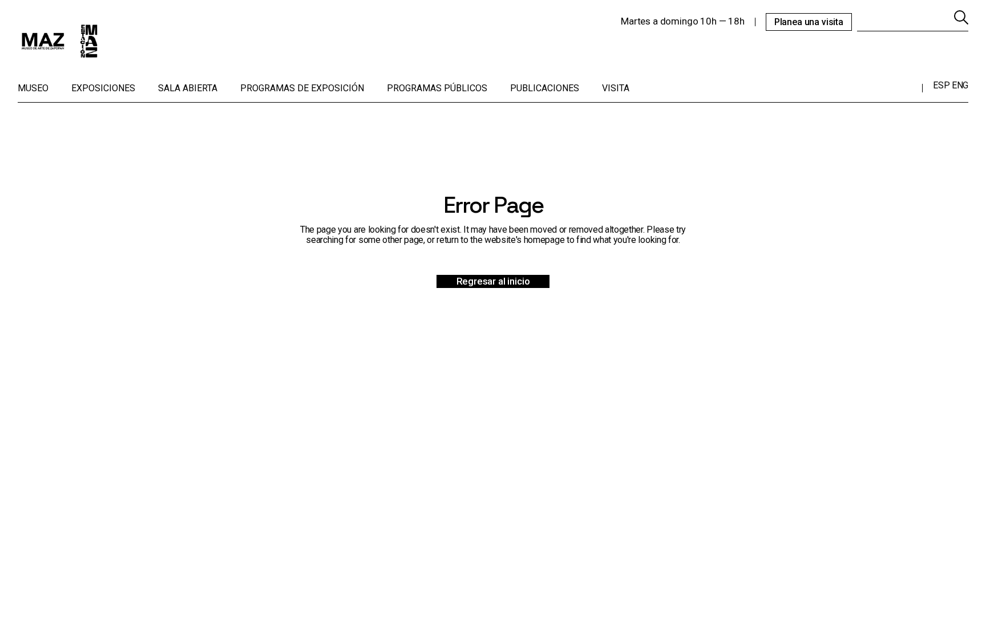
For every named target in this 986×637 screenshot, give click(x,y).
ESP (941, 85)
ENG (960, 85)
